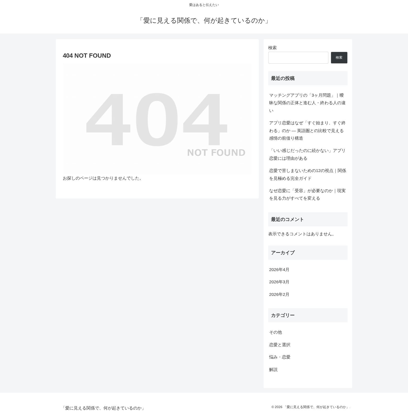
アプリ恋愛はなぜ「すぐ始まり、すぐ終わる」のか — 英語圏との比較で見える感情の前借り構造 (307, 131)
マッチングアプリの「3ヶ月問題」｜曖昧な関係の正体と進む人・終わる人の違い (307, 103)
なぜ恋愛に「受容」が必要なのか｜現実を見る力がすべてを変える (307, 194)
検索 (272, 47)
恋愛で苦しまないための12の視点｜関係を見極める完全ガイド (307, 174)
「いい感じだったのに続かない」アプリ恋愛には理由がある (307, 154)
